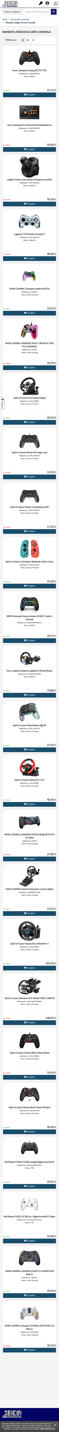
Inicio (5, 19)
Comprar (30, 95)
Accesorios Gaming (20, 19)
